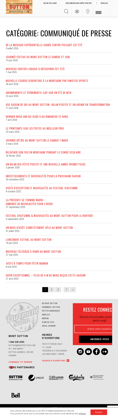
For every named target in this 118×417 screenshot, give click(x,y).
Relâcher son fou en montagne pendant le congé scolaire (43, 152)
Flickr (104, 351)
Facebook (96, 351)
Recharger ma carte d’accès (79, 3)
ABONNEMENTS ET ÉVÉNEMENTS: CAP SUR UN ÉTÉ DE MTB (38, 93)
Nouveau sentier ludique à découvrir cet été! (35, 69)
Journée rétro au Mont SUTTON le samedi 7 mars (37, 140)
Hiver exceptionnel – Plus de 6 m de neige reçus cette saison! (46, 275)
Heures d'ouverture (53, 361)
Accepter (98, 412)
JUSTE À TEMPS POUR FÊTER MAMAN (27, 263)
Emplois (46, 315)
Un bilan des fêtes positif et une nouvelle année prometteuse (46, 164)
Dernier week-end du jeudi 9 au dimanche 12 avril (37, 117)
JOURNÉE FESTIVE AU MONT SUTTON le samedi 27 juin (38, 57)
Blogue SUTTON (49, 303)
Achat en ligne (50, 3)
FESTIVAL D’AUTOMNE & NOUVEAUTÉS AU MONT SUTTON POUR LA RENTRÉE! (49, 216)
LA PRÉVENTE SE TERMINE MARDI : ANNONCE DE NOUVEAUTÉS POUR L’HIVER (29, 202)
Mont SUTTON (19, 7)
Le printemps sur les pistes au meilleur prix (35, 128)
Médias (45, 318)
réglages (82, 413)
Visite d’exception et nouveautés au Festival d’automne (42, 188)
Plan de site (48, 322)
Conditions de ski (77, 11)
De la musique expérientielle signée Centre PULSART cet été (44, 45)
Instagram (80, 351)
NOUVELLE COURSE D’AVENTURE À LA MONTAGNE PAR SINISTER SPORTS (47, 81)
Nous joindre (88, 11)
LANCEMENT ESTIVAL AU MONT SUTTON (28, 240)
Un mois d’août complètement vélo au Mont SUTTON (39, 228)
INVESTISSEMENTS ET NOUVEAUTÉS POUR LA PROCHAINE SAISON (43, 176)
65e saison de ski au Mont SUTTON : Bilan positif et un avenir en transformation (58, 105)
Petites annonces (51, 311)
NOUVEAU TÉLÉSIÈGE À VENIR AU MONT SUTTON (33, 252)
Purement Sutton (51, 307)
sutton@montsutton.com (22, 345)
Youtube (88, 351)
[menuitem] (104, 3)
